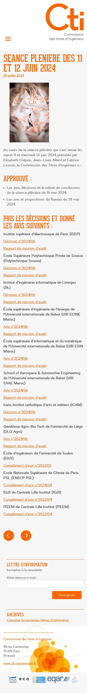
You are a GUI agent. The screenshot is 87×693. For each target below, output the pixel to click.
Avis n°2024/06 (15, 326)
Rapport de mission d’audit (24, 248)
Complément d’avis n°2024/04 (27, 485)
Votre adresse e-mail (21, 578)
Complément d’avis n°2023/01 (27, 465)
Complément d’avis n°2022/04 (27, 499)
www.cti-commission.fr (19, 663)
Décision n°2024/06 (19, 241)
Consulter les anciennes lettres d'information (38, 620)
